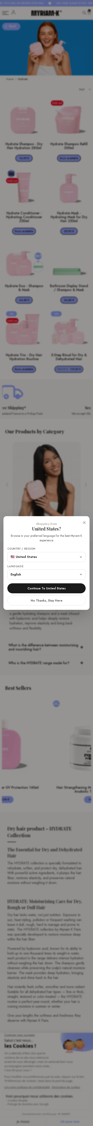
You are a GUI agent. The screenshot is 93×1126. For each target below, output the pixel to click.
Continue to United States (46, 588)
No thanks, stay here (47, 600)
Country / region (21, 549)
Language (15, 566)
